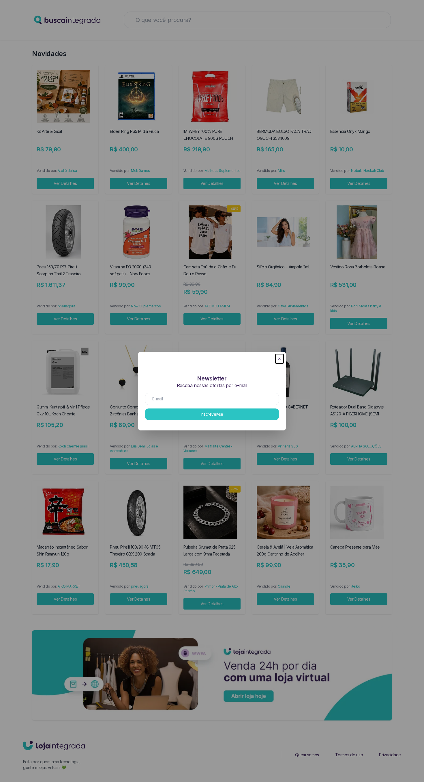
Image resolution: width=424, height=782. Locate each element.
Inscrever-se (212, 414)
